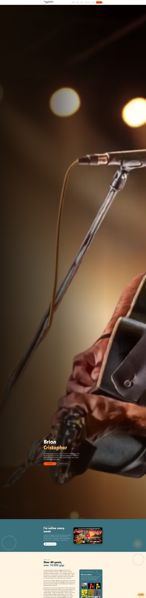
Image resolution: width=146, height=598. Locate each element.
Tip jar (141, 594)
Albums (81, 2)
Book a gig (99, 2)
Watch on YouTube (51, 544)
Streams (73, 2)
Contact (93, 2)
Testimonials (87, 2)
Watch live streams (63, 463)
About (77, 2)
